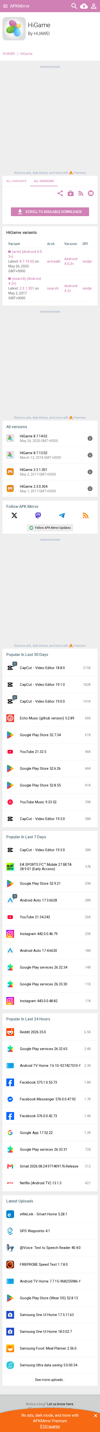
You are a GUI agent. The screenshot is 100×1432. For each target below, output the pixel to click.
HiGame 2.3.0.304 (33, 486)
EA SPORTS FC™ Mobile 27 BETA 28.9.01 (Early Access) (46, 866)
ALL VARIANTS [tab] (16, 181)
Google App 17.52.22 (36, 1133)
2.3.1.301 (26, 288)
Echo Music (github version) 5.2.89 (47, 718)
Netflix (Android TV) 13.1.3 (40, 1183)
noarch (52, 288)
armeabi (53, 261)
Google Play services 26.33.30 (43, 984)
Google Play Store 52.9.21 (40, 883)
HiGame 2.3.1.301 (33, 470)
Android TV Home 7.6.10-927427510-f (50, 1065)
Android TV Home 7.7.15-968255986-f (50, 1281)
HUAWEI (42, 33)
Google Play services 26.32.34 (43, 967)
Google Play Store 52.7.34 (40, 735)
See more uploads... (50, 1380)
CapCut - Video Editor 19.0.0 (42, 701)
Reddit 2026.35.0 (33, 1032)
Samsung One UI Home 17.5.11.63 (47, 1315)
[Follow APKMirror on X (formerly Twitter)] (14, 517)
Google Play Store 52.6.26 (40, 768)
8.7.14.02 (26, 261)
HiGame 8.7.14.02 (33, 436)
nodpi (87, 261)
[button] (60, 193)
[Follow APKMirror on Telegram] (62, 517)
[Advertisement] (50, 119)
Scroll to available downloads (53, 212)
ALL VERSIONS (44, 181)
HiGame (26, 54)
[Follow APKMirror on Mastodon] (38, 517)
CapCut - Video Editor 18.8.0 (42, 668)
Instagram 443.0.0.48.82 (39, 1001)
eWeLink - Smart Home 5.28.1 (43, 1214)
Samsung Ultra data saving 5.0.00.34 (48, 1365)
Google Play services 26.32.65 (43, 1049)
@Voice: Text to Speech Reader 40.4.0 (50, 1248)
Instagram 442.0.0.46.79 (39, 934)
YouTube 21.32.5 (33, 752)
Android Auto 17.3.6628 (38, 900)
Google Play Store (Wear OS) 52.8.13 (49, 1298)
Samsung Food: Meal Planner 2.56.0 (48, 1348)
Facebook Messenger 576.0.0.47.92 (48, 1099)
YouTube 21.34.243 (35, 917)
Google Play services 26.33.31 (43, 1149)
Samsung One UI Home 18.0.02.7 (46, 1331)
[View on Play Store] (71, 193)
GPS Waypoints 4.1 (35, 1231)
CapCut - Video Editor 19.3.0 (42, 819)
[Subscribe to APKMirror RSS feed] (86, 517)
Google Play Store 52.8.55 (40, 785)
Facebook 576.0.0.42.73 (38, 1116)
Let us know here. (60, 1404)
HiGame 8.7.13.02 (33, 453)
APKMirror (20, 6)
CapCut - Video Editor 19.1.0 (42, 684)
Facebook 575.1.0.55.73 (38, 1082)
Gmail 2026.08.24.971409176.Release (49, 1166)
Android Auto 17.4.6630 (38, 950)
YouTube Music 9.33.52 (38, 802)
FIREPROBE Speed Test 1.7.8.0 (44, 1264)
